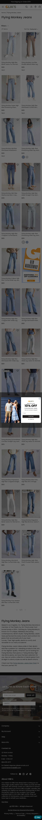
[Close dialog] (40, 398)
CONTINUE (31, 416)
